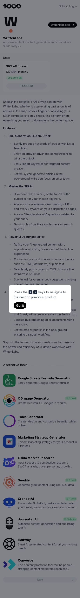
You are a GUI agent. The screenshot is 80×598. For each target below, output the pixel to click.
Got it (20, 305)
